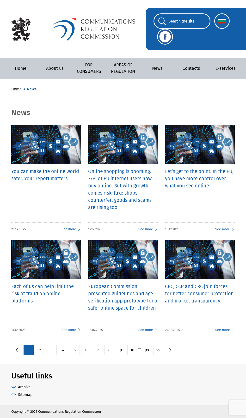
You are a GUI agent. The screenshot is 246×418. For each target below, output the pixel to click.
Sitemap (25, 394)
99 (158, 350)
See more (69, 229)
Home (20, 68)
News (157, 68)
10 (132, 350)
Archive (24, 387)
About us (54, 68)
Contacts (191, 68)
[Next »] (170, 350)
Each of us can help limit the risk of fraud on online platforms (42, 294)
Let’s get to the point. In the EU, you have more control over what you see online (199, 178)
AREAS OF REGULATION (123, 68)
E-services (225, 68)
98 (147, 350)
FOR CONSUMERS (89, 68)
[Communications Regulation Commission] (21, 28)
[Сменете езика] (222, 21)
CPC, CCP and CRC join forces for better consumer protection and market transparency (199, 294)
